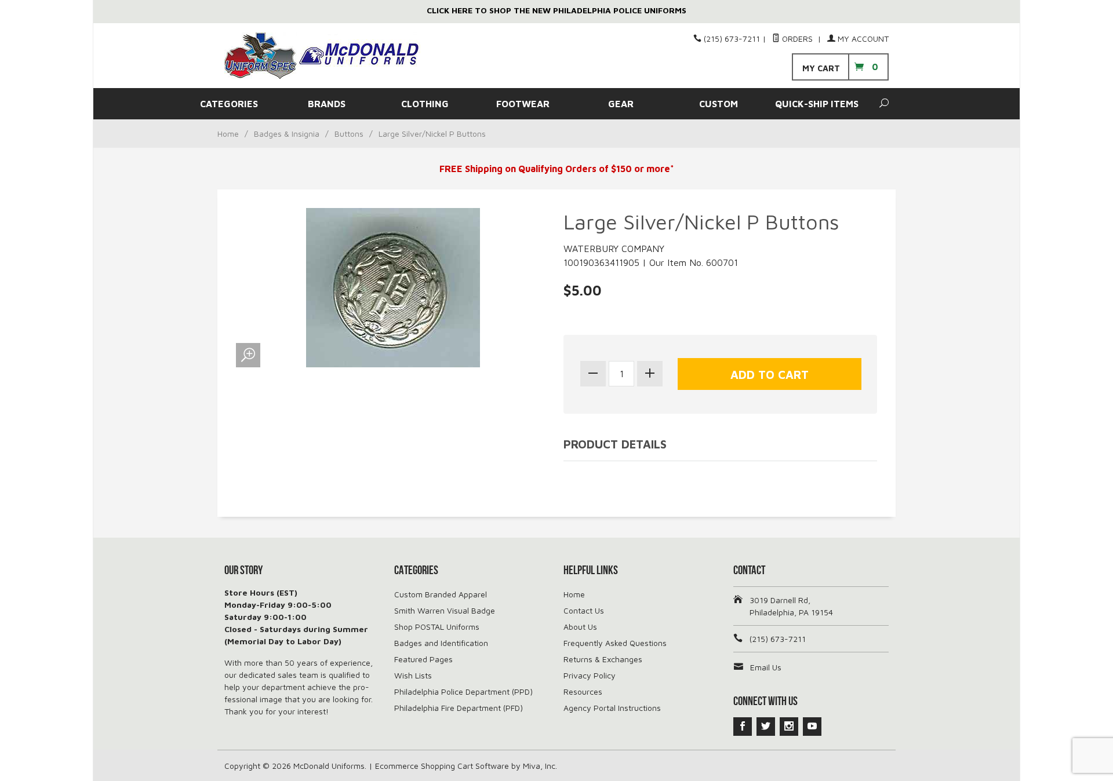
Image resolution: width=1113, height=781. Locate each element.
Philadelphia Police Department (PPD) (463, 691)
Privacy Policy (589, 675)
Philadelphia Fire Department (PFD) (458, 708)
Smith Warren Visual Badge (444, 610)
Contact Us (583, 610)
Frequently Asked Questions (615, 643)
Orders (797, 38)
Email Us (765, 667)
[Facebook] (742, 726)
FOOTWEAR (523, 103)
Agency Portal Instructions (612, 708)
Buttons (348, 133)
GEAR (621, 103)
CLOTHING (425, 103)
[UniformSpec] (330, 55)
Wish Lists (413, 675)
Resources (582, 691)
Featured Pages (423, 659)
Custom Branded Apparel (440, 594)
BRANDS (326, 103)
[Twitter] (765, 726)
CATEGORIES (229, 103)
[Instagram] (789, 726)
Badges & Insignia (286, 133)
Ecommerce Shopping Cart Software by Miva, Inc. (466, 766)
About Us (580, 627)
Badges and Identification (441, 643)
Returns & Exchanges (602, 659)
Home (228, 133)
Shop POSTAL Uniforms (436, 627)
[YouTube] (812, 726)
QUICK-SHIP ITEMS (817, 103)
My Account (862, 38)
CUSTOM (718, 103)
